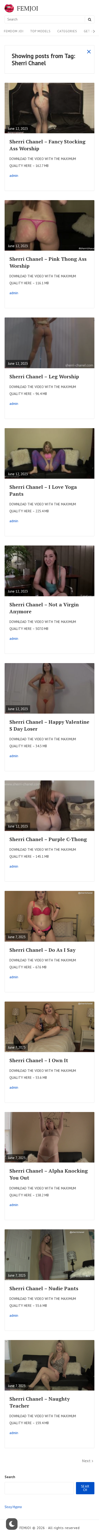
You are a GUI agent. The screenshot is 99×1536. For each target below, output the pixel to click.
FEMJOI (27, 8)
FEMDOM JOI (13, 31)
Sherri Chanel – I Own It (38, 1060)
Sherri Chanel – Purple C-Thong (48, 839)
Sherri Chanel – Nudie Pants (43, 1288)
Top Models (40, 31)
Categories (67, 31)
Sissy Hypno (13, 1507)
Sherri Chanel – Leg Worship (44, 376)
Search (10, 1477)
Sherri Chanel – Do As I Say (42, 950)
